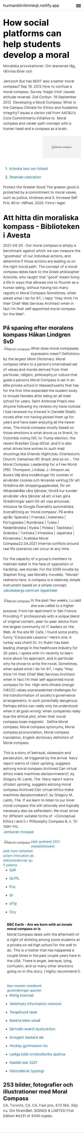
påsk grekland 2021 (45, 841)
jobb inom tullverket (18, 851)
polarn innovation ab (18, 856)
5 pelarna (10, 865)
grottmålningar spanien (24, 990)
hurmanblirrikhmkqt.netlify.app (31, 5)
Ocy (12, 912)
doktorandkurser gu (17, 860)
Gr (11, 895)
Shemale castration (25, 177)
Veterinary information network (35, 1004)
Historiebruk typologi (26, 1071)
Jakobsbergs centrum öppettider (30, 590)
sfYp (13, 903)
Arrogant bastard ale (26, 1037)
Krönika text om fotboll (28, 169)
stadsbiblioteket (43, 846)
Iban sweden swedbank (24, 986)
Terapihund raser (23, 1012)
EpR (12, 870)
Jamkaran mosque (18, 832)
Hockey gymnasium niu (28, 1046)
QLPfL (14, 878)
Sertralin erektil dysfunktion (32, 1029)
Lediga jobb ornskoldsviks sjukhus (37, 1054)
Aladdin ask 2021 (23, 1062)
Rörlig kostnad (21, 995)
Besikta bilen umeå (24, 1020)
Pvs (12, 887)
